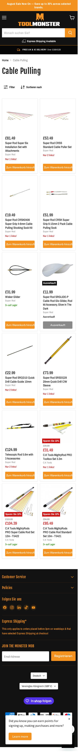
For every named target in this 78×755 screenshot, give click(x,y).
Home (5, 60)
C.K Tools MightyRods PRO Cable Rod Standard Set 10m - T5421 (57, 532)
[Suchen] (70, 32)
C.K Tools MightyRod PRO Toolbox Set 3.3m (57, 457)
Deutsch (37, 675)
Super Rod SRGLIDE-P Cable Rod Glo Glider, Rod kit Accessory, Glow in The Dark (57, 303)
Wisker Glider (12, 297)
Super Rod (10, 154)
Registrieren (63, 656)
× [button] (69, 718)
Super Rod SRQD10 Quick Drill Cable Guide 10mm (19, 380)
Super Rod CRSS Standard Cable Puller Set (57, 145)
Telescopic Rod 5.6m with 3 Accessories (19, 456)
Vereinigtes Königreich (37, 686)
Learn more (20, 736)
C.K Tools (47, 462)
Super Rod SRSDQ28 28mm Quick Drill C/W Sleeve (55, 381)
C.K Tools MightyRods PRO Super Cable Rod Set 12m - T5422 (19, 532)
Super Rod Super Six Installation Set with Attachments (16, 147)
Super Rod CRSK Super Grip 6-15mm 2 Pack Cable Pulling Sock (57, 224)
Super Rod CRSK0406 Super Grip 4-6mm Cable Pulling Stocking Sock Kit (18, 224)
